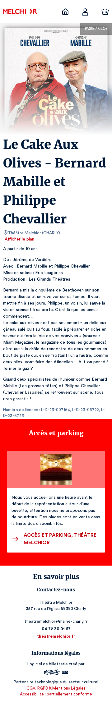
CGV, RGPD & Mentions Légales (56, 688)
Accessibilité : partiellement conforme (56, 694)
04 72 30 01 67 (56, 629)
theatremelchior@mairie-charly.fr (56, 621)
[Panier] (105, 12)
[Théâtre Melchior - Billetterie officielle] (65, 12)
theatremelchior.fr (56, 636)
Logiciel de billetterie (47, 664)
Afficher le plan (19, 239)
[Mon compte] (85, 12)
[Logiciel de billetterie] (56, 673)
